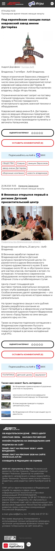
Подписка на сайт (12, 445)
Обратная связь (11, 437)
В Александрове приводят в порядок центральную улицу (28, 404)
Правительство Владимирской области (21, 242)
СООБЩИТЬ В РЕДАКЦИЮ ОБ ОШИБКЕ (22, 461)
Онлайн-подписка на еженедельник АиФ (26, 441)
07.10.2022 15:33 (8, 11)
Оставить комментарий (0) (27, 143)
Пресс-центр (39, 433)
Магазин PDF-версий (34, 437)
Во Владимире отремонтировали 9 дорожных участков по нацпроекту (32, 387)
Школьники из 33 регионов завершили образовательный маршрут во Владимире (30, 396)
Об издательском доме (15, 433)
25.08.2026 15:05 (8, 186)
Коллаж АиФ (27, 67)
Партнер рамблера (25, 538)
